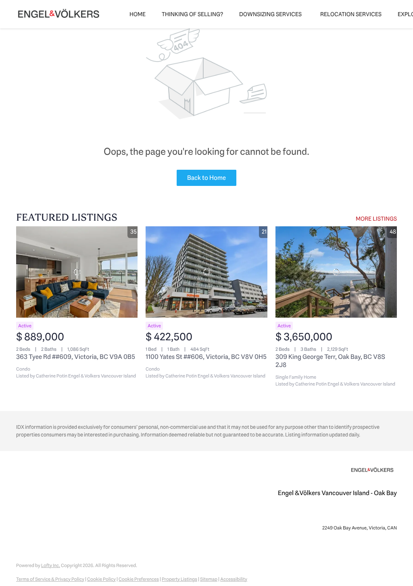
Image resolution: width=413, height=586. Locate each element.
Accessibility (233, 579)
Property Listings (179, 579)
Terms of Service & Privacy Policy (50, 579)
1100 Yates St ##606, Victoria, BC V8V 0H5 (206, 356)
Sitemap (208, 579)
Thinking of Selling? (192, 14)
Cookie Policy (101, 579)
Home (137, 14)
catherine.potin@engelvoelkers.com (359, 513)
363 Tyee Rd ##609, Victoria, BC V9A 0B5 (75, 356)
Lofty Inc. (50, 565)
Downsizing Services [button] (270, 14)
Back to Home (206, 177)
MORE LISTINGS (376, 218)
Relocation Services (351, 14)
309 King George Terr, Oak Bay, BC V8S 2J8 (330, 360)
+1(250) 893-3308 (297, 513)
